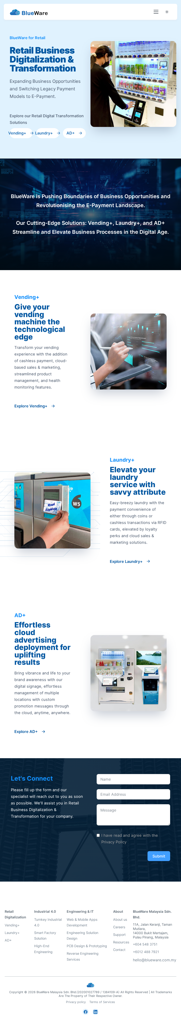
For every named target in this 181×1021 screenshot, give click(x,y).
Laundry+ (12, 933)
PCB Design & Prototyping (87, 946)
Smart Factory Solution (45, 935)
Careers (119, 927)
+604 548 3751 (145, 944)
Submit (158, 856)
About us (120, 919)
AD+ (8, 940)
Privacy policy (76, 1002)
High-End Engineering (43, 949)
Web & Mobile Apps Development (82, 922)
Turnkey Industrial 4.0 (48, 922)
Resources (121, 942)
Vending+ (12, 925)
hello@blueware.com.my (154, 960)
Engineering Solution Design (82, 935)
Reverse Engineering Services (83, 956)
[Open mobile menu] (156, 12)
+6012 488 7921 (146, 952)
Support (119, 935)
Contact (119, 950)
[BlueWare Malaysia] (29, 11)
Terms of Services (102, 1002)
